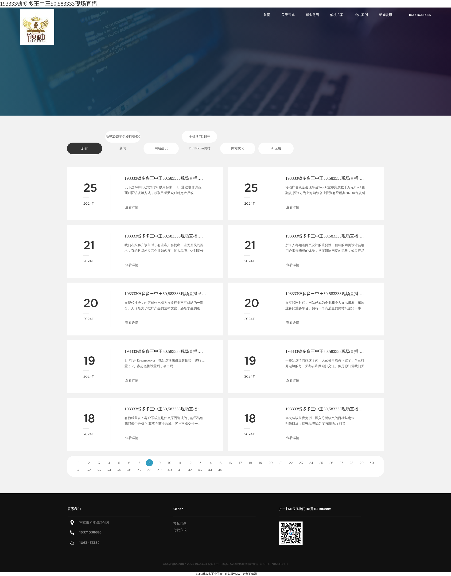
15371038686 (90, 532)
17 (240, 463)
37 (139, 470)
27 (341, 463)
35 (119, 470)
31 (78, 470)
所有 (84, 148)
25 (321, 463)
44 (210, 470)
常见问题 (180, 523)
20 (270, 463)
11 (180, 463)
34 (109, 470)
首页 (267, 15)
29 (362, 463)
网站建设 (161, 148)
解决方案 (336, 15)
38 (149, 470)
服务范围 (312, 15)
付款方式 (180, 530)
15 (220, 463)
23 (301, 463)
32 (89, 470)
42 (190, 470)
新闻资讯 (385, 15)
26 (331, 463)
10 (169, 463)
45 (220, 470)
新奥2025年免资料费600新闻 (123, 139)
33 (99, 470)
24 (311, 463)
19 (260, 463)
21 (280, 463)
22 (291, 463)
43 (200, 470)
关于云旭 (288, 15)
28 (352, 463)
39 (159, 470)
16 (230, 463)
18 (250, 463)
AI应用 (276, 148)
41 (179, 470)
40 (169, 470)
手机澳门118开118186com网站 (199, 139)
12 (189, 463)
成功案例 (361, 15)
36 (129, 470)
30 (371, 463)
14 (210, 463)
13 (200, 463)
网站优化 (237, 148)
